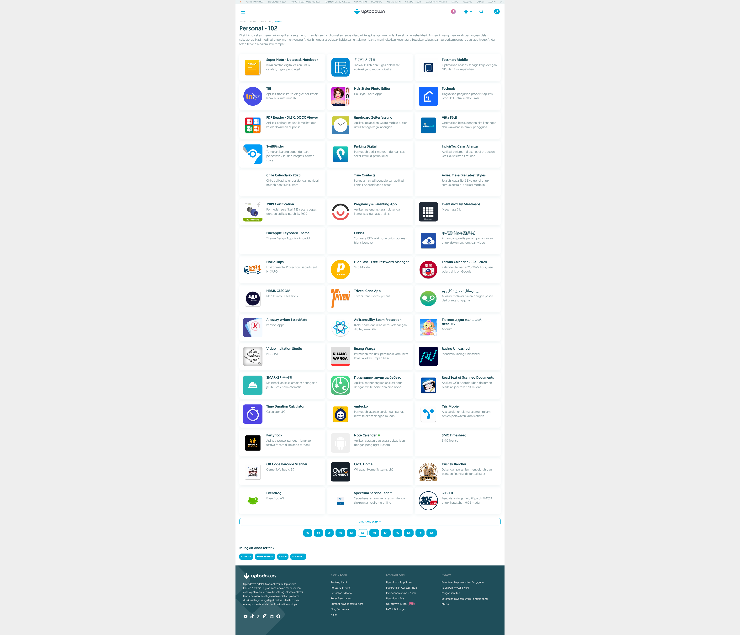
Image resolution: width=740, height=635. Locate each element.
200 (431, 532)
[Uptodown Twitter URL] (258, 616)
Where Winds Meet (255, 2)
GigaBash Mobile (413, 2)
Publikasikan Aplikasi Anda (401, 587)
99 (329, 532)
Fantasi (455, 2)
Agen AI (492, 2)
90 (307, 532)
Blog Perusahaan (340, 609)
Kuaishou (467, 2)
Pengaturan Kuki (450, 593)
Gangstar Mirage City (436, 2)
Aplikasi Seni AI (394, 2)
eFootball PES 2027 (277, 2)
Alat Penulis (298, 556)
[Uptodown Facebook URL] (278, 616)
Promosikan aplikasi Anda (401, 593)
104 (386, 532)
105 (397, 532)
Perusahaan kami (341, 587)
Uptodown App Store (399, 582)
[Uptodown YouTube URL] (245, 616)
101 (351, 532)
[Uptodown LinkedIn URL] (271, 616)
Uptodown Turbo (400, 604)
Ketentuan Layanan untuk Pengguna (462, 582)
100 (340, 532)
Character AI (360, 2)
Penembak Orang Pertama (337, 2)
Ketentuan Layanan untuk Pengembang (464, 599)
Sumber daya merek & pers (347, 604)
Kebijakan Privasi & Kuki (455, 587)
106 (408, 532)
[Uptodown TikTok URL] (252, 616)
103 (374, 532)
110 (420, 532)
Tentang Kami (339, 582)
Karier (334, 614)
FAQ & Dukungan (396, 609)
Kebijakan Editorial (341, 593)
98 (318, 532)
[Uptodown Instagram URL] (265, 616)
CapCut (480, 2)
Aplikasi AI (246, 556)
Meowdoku (376, 2)
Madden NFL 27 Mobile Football (305, 2)
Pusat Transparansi (341, 598)
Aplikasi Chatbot (265, 556)
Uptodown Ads (395, 598)
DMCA (445, 604)
